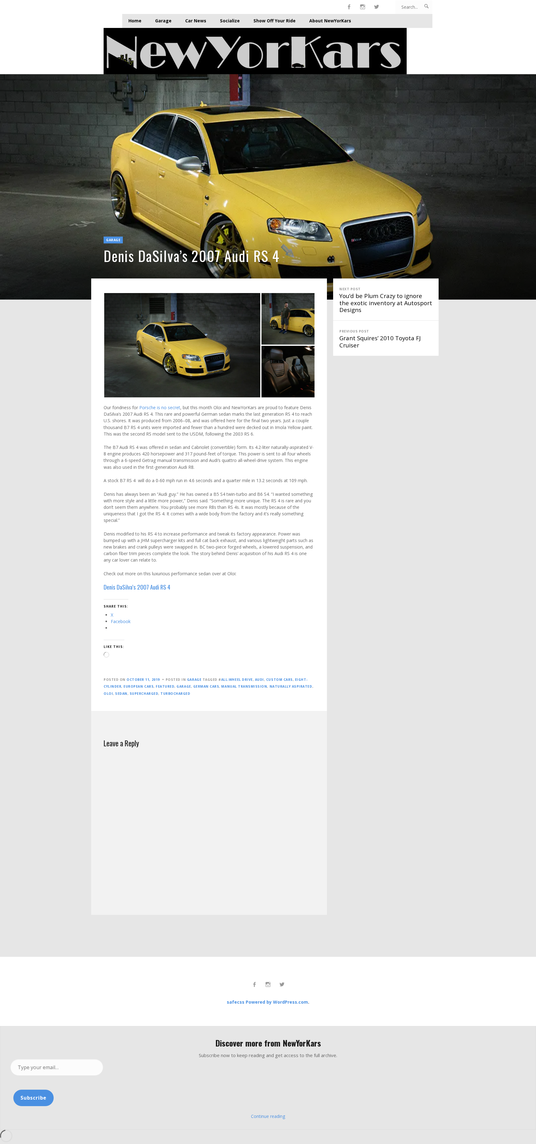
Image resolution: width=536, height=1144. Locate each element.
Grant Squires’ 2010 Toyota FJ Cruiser (380, 339)
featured (165, 686)
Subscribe (33, 1097)
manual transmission (244, 686)
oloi (108, 693)
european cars (138, 686)
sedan (121, 693)
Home (134, 21)
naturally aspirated (291, 686)
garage (183, 686)
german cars (206, 686)
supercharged (144, 693)
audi (259, 679)
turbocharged (175, 693)
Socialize (230, 21)
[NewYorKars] (268, 51)
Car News (195, 21)
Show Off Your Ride (274, 21)
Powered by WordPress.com (277, 1002)
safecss (235, 1002)
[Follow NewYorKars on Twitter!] (376, 7)
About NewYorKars (330, 21)
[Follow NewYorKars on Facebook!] (349, 7)
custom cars (279, 679)
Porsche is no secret (159, 407)
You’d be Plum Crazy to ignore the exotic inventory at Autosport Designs (385, 300)
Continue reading (268, 1116)
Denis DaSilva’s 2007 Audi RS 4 (137, 587)
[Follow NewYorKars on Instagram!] (362, 7)
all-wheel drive (237, 679)
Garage (163, 21)
